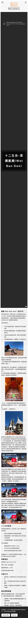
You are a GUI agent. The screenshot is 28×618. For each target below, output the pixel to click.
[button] (2, 2)
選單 (25, 2)
